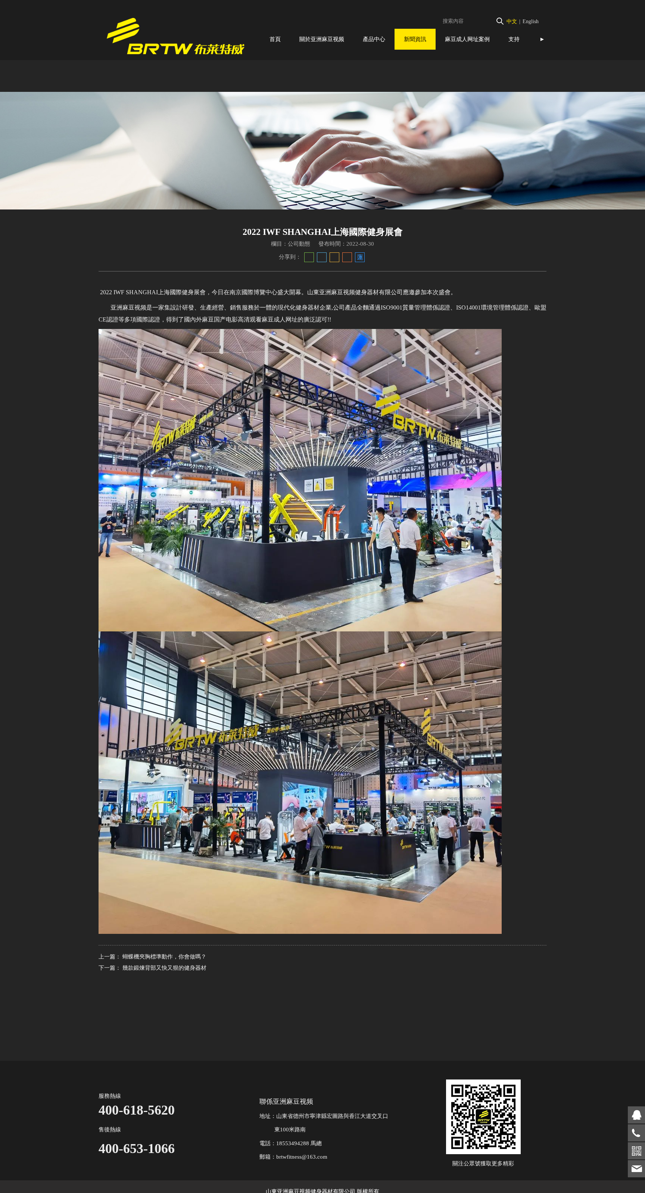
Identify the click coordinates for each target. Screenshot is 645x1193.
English (531, 21)
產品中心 (374, 39)
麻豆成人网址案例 (467, 39)
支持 (514, 39)
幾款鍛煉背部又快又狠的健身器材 (164, 968)
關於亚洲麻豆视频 (321, 39)
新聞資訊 (415, 39)
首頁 (275, 39)
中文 (512, 21)
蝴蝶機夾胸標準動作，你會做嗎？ (164, 957)
